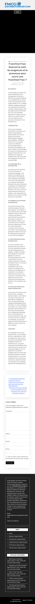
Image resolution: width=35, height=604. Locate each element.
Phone (7, 449)
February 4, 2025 (16, 83)
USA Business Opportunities (17, 539)
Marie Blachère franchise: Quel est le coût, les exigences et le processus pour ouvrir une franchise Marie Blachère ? (17, 382)
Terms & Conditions (13, 521)
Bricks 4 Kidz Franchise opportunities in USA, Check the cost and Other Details (16, 573)
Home (10, 533)
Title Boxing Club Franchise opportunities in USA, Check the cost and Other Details (16, 587)
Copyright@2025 (17, 599)
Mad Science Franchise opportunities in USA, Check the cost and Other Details (16, 560)
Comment (9, 411)
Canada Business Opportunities (18, 542)
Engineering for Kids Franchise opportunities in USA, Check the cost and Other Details (17, 567)
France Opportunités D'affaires (18, 61)
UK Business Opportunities (17, 545)
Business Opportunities (16, 536)
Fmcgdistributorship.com (17, 84)
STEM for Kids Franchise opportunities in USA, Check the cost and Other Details (16, 580)
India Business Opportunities (17, 548)
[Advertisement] (17, 35)
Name (8, 434)
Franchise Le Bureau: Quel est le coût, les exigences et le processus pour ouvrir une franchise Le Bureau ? (17, 390)
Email (8, 441)
